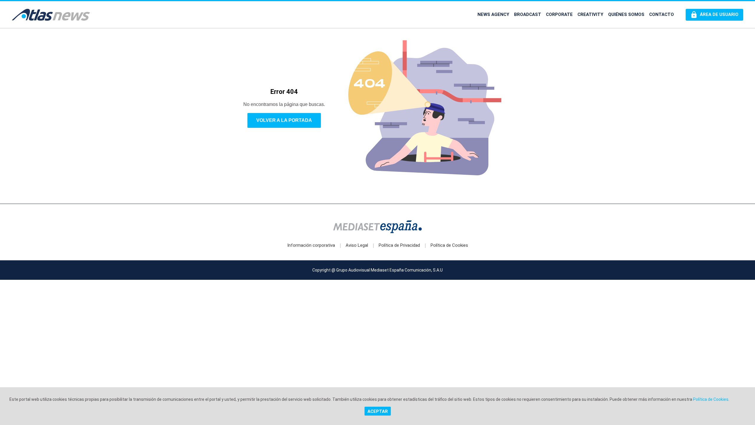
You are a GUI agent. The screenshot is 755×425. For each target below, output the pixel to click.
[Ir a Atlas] (51, 14)
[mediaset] (377, 227)
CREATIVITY (590, 14)
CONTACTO (661, 14)
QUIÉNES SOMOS (626, 14)
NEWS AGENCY (493, 14)
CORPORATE (559, 14)
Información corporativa (311, 245)
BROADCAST (527, 14)
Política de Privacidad (399, 245)
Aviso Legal (357, 245)
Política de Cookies (449, 245)
